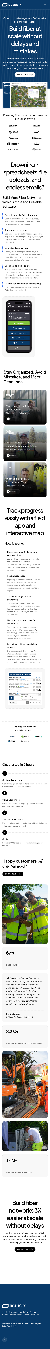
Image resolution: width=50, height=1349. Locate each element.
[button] (45, 5)
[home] (12, 4)
